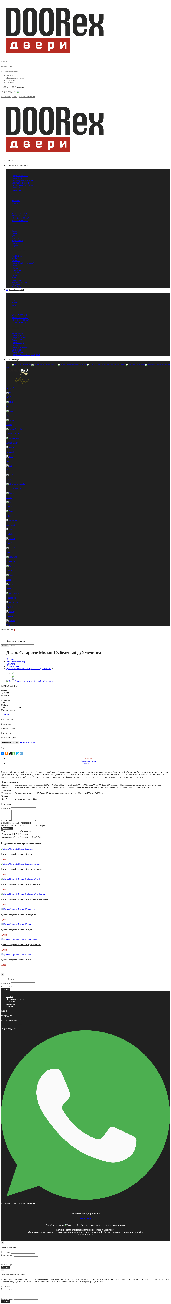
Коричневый (17, 240)
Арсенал (16, 260)
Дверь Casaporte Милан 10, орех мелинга (21, 944)
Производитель (8, 710)
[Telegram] (21, 753)
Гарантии (10, 80)
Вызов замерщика (9, 96)
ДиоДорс (16, 285)
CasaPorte (16, 273)
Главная (10, 659)
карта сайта (85, 1218)
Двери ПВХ (17, 178)
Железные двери (16, 289)
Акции (9, 75)
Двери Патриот (19, 338)
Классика (16, 200)
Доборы (4, 705)
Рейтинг (5, 825)
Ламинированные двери (23, 180)
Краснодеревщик (19, 282)
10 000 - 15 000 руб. (21, 218)
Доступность (7, 719)
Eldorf (14, 277)
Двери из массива (20, 175)
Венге (14, 233)
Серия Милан (12, 666)
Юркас (15, 268)
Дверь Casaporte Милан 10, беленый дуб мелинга (28, 668)
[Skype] (17, 753)
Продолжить (7, 828)
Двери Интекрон (19, 335)
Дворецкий (17, 280)
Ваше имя (5, 984)
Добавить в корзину (10, 742)
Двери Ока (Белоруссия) (23, 263)
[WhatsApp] (13, 753)
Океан (15, 265)
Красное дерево (19, 243)
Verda (14, 258)
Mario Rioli (17, 256)
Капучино (16, 238)
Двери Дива (17, 352)
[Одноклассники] (6, 753)
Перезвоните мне (27, 96)
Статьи (9, 1006)
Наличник (5, 700)
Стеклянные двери (20, 183)
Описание (88, 758)
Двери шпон (17, 190)
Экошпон (16, 188)
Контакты (10, 83)
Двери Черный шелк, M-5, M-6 (26, 354)
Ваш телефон (7, 986)
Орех (14, 305)
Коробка (5, 695)
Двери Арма (17, 333)
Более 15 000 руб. (20, 220)
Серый (15, 245)
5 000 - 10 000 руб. (20, 216)
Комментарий (7, 1264)
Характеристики (88, 761)
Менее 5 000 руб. (19, 213)
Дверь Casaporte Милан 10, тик (16, 960)
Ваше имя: (6, 809)
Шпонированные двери (22, 185)
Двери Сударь (18, 342)
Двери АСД (17, 340)
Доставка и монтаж (15, 78)
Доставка (88, 763)
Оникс (15, 275)
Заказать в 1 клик (27, 742)
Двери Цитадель (19, 347)
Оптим (15, 345)
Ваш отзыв (6, 820)
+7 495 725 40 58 (8, 92)
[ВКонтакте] (2, 753)
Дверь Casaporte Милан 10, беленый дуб (20, 884)
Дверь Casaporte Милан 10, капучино (19, 914)
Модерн (15, 203)
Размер (4, 690)
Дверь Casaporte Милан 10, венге (17, 854)
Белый (15, 231)
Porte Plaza (16, 287)
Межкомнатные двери (19, 165)
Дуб (13, 236)
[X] (10, 753)
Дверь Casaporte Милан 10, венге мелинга (21, 869)
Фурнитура (14, 359)
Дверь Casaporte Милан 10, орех (16, 929)
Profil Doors (17, 270)
